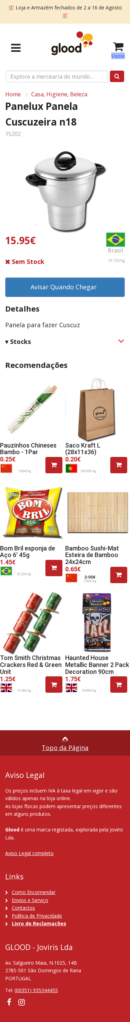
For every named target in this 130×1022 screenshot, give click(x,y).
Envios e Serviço (30, 900)
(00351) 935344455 (36, 990)
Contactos (23, 907)
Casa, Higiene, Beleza (59, 94)
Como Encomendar (33, 892)
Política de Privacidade (37, 915)
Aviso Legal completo (29, 853)
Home (13, 94)
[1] (53, 465)
